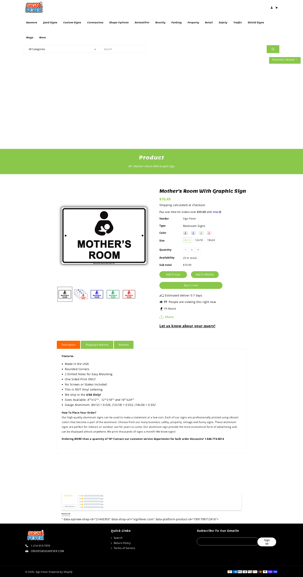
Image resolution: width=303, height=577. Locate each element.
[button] (276, 7)
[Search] (273, 49)
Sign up (267, 542)
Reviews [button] (66, 514)
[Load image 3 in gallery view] (97, 294)
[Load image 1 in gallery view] (65, 294)
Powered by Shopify (61, 571)
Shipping (165, 205)
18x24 (211, 240)
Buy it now (191, 285)
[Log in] (271, 7)
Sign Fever (189, 218)
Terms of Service (124, 548)
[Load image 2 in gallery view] (81, 294)
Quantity (165, 249)
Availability (167, 257)
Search (117, 538)
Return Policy (122, 543)
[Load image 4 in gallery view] (113, 294)
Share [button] (169, 317)
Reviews (124, 344)
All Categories (37, 49)
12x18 (199, 240)
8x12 (187, 240)
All (129, 166)
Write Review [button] (69, 506)
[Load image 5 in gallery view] (129, 294)
